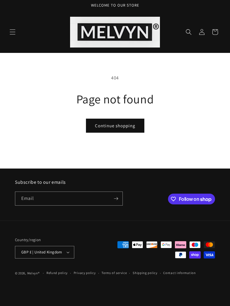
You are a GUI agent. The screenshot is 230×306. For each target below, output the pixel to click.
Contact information (179, 273)
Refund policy (57, 273)
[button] (12, 32)
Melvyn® (33, 273)
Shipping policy (145, 273)
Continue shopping (115, 125)
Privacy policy (85, 273)
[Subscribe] (115, 199)
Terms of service (114, 273)
